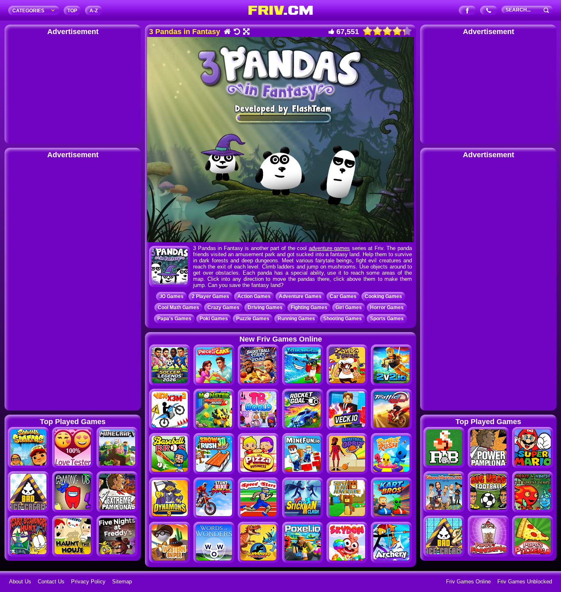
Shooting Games (342, 318)
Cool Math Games (178, 307)
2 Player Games (210, 296)
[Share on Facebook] (467, 11)
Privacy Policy (88, 581)
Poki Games (214, 318)
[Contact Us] (489, 11)
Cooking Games (383, 296)
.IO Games (171, 296)
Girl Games (349, 307)
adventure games (329, 248)
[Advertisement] (72, 88)
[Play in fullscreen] (246, 32)
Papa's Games (174, 318)
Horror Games (387, 307)
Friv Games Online (468, 581)
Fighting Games (309, 307)
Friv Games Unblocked (524, 581)
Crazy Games (223, 307)
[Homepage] (227, 32)
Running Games (296, 318)
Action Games (254, 296)
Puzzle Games (252, 318)
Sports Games (387, 318)
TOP (72, 11)
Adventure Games (300, 296)
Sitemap (122, 581)
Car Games (343, 296)
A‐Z (94, 11)
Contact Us (51, 581)
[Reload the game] (236, 32)
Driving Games (265, 307)
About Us (20, 581)
